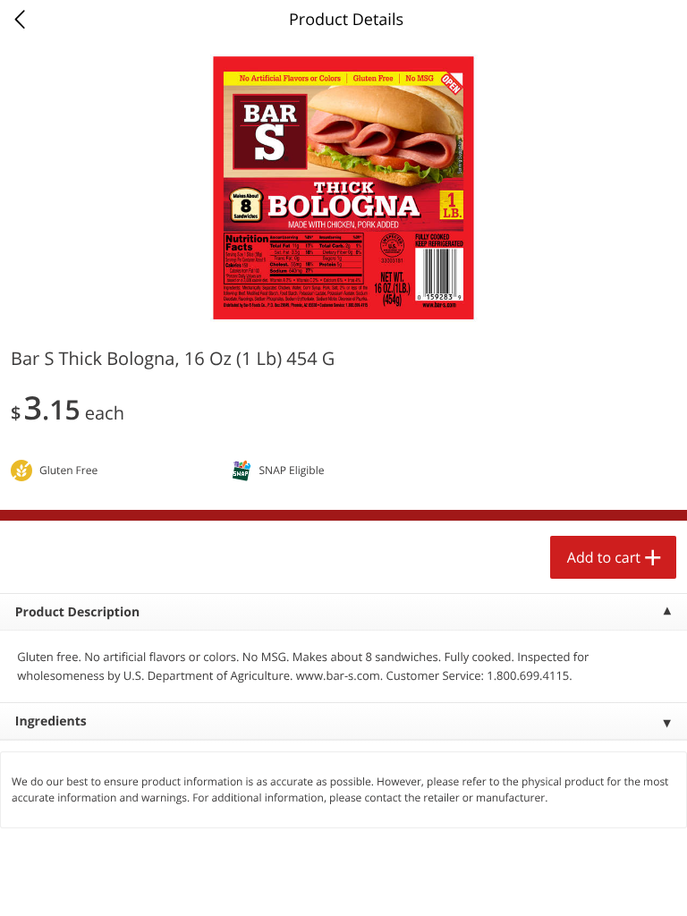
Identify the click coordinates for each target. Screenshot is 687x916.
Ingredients (51, 721)
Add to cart (603, 557)
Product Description (77, 612)
